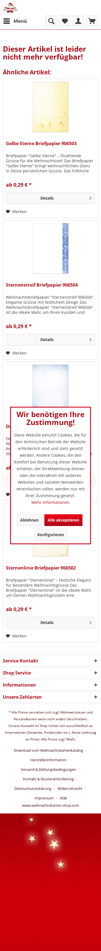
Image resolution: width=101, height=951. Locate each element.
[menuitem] (15, 21)
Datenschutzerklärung (32, 788)
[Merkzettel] (64, 21)
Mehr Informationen (50, 502)
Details (47, 198)
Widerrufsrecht (70, 788)
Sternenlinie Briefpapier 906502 (41, 568)
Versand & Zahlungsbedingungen (48, 769)
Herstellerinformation (48, 759)
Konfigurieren (50, 534)
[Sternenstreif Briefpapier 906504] (50, 248)
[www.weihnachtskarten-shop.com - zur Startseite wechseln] (10, 8)
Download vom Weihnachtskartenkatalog (48, 750)
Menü (20, 21)
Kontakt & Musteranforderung (48, 778)
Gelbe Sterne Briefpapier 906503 (41, 144)
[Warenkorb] (92, 21)
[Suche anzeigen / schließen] (50, 21)
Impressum (44, 798)
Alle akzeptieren (63, 520)
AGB (63, 798)
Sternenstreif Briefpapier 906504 (42, 285)
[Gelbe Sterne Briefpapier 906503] (50, 107)
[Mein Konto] (78, 21)
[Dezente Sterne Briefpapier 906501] (50, 390)
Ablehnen (29, 520)
